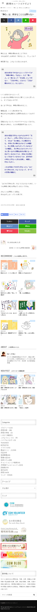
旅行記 (4, 470)
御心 (17, 214)
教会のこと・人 (8, 450)
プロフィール (7, 428)
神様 (12, 214)
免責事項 (3, 603)
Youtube (5, 443)
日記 (4, 452)
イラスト (5, 214)
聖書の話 (5, 457)
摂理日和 (6, 430)
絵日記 (5, 445)
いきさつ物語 (7, 435)
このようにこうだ (9, 438)
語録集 (5, 467)
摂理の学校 (7, 433)
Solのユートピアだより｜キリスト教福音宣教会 (22, 607)
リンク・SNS (6, 475)
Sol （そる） (11, 354)
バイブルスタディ (8, 440)
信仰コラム (6, 460)
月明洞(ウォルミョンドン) (12, 465)
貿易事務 (5, 455)
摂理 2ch (5, 472)
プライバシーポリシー (12, 603)
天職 (23, 214)
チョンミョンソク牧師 (10, 462)
